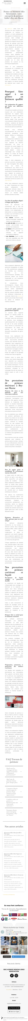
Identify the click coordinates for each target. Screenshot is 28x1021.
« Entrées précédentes (9, 894)
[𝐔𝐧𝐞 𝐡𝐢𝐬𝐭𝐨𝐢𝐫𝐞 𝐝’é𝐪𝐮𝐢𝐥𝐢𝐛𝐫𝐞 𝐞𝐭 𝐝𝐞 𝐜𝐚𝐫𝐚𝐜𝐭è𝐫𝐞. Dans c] (5, 949)
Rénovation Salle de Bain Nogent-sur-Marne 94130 (13, 854)
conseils (20, 296)
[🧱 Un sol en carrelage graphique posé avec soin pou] (5, 940)
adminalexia (9, 835)
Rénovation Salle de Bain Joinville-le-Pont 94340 (13, 833)
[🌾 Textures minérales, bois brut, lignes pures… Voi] (14, 940)
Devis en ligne (14, 1011)
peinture (10, 28)
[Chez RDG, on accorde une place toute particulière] (23, 949)
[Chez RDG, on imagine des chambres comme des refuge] (14, 949)
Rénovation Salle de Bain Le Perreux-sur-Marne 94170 (13, 875)
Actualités (8, 989)
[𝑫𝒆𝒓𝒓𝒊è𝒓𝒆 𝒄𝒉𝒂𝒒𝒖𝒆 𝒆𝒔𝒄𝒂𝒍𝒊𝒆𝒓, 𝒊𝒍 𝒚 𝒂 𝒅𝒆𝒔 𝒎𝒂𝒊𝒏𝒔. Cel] (23, 940)
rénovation (8, 85)
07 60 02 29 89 (14, 1008)
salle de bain (8, 180)
